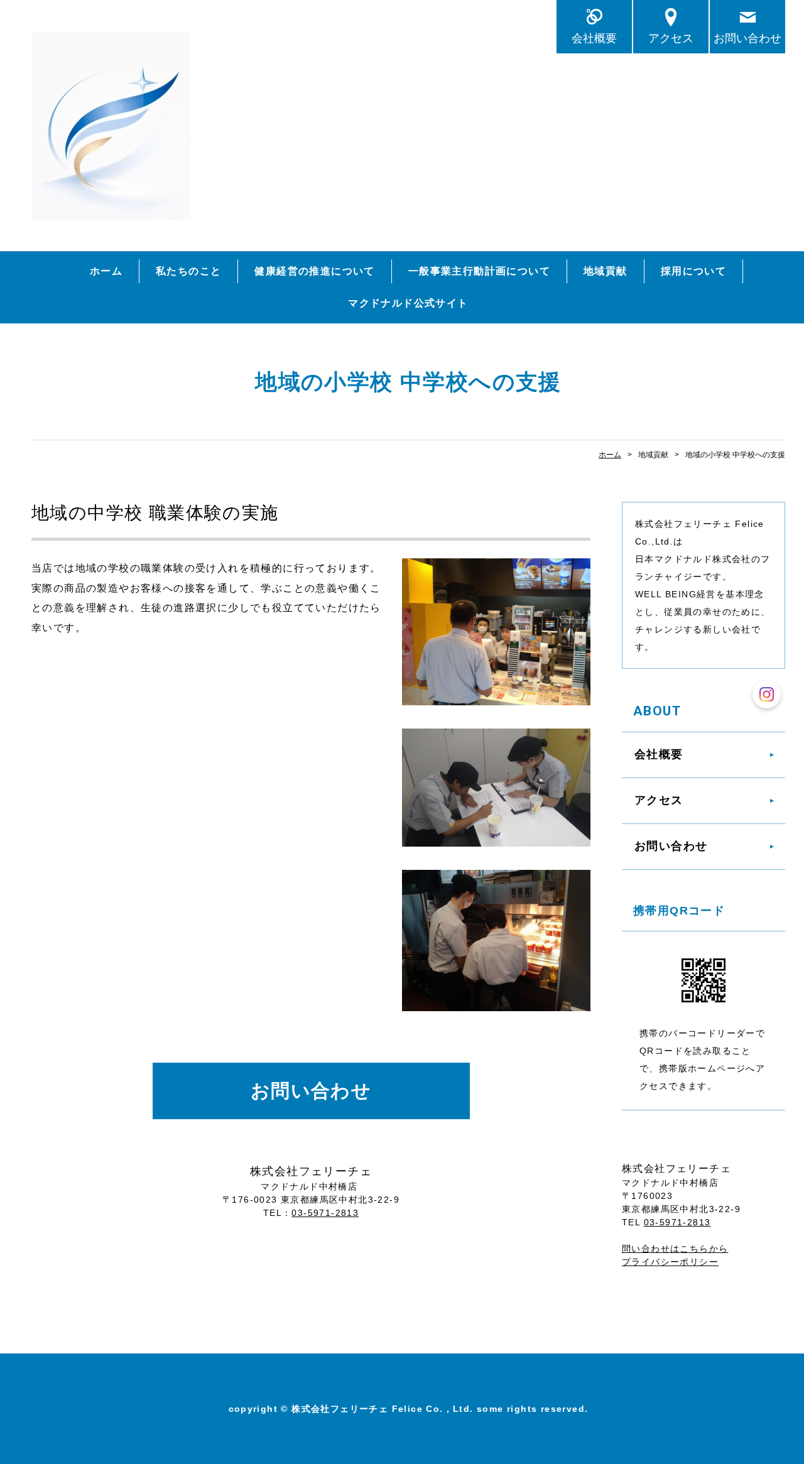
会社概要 (594, 38)
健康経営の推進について (314, 271)
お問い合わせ (747, 38)
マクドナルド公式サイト (408, 303)
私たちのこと (188, 271)
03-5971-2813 (325, 1213)
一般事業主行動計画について (479, 271)
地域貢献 (605, 271)
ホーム (106, 271)
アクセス (670, 38)
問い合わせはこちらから (675, 1249)
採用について (693, 271)
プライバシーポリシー (670, 1262)
